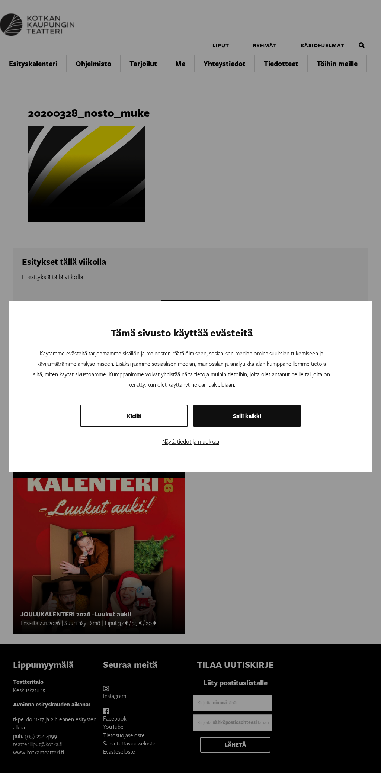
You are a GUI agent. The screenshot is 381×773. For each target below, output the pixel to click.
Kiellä (134, 416)
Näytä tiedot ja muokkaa (190, 441)
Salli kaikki (247, 416)
